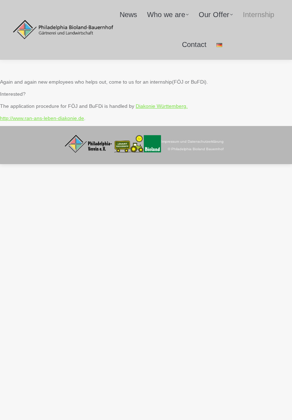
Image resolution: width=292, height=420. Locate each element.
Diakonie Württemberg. (162, 106)
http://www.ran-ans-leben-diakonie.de (42, 118)
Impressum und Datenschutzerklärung (192, 141)
